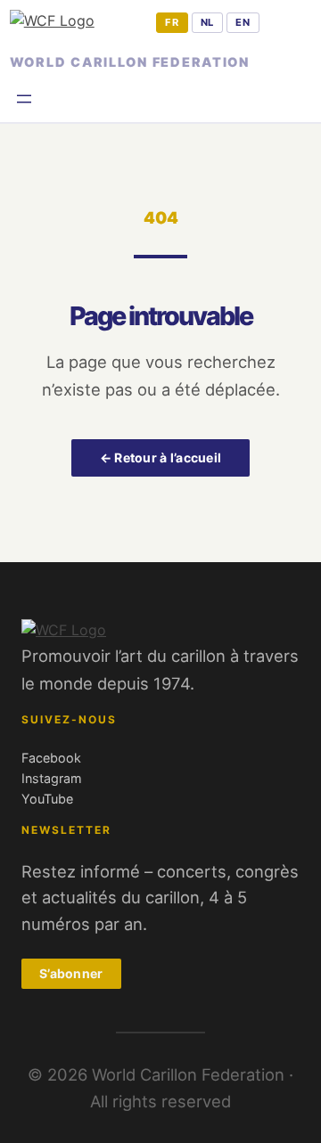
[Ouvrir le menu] (24, 99)
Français (172, 23)
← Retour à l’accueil (161, 457)
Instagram (51, 778)
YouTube (47, 798)
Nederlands (208, 23)
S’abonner (71, 973)
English (242, 23)
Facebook (51, 757)
